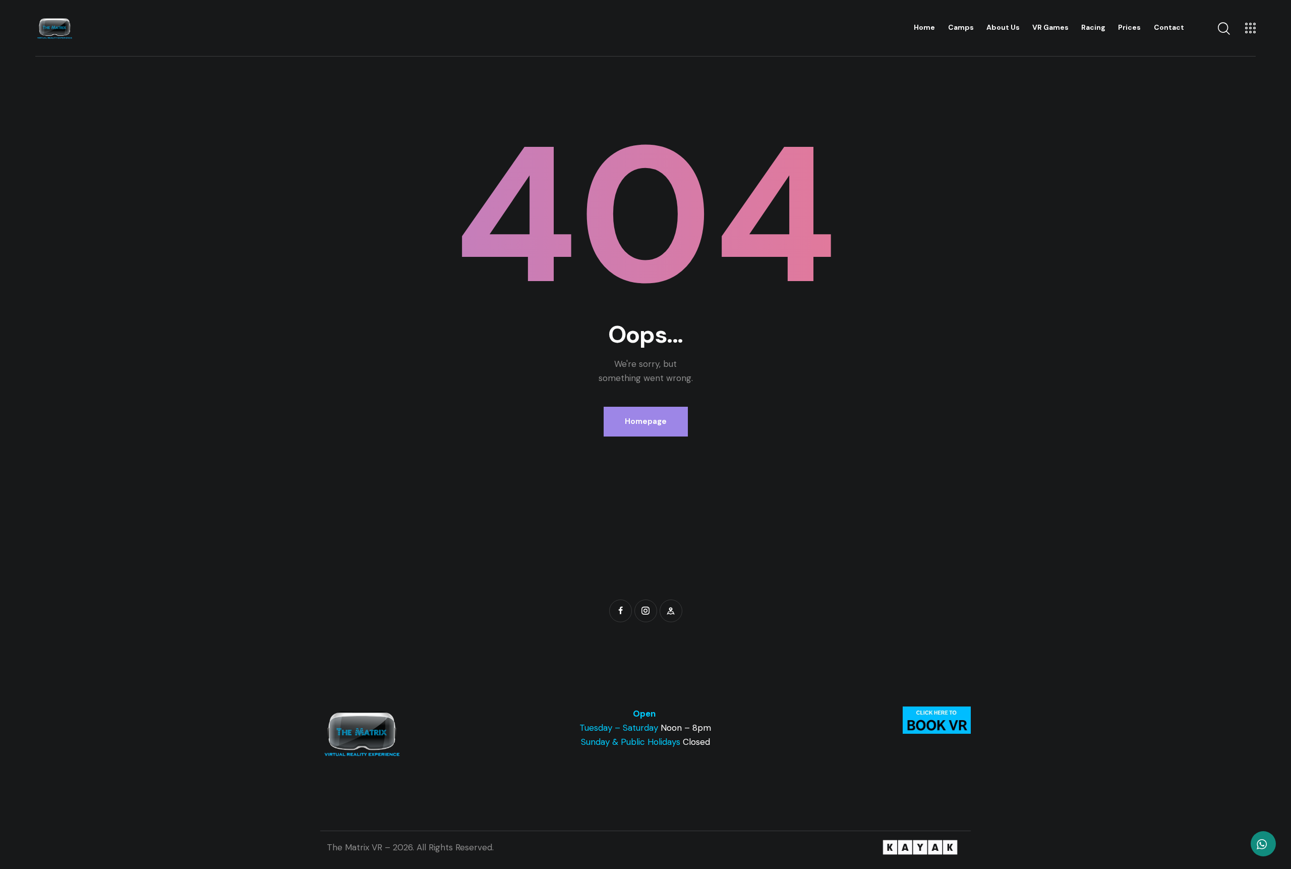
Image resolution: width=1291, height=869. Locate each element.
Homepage (646, 421)
